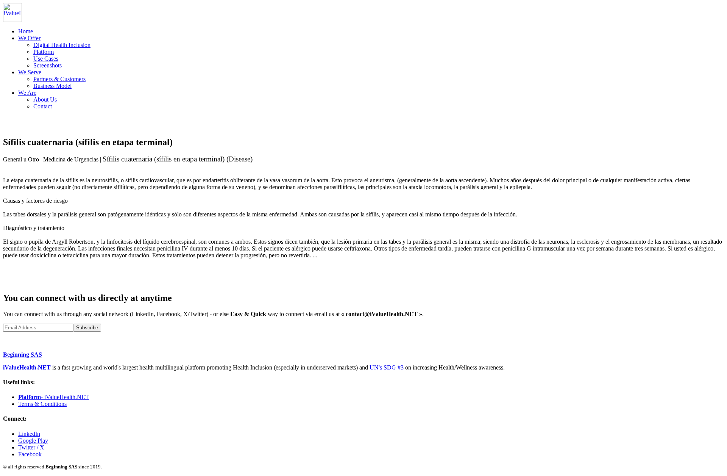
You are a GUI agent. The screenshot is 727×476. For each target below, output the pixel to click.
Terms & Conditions (42, 404)
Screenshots (47, 65)
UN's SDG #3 (387, 367)
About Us (45, 99)
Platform (43, 52)
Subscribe (87, 327)
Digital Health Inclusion (61, 45)
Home (25, 31)
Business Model (52, 86)
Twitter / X (31, 447)
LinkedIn (29, 434)
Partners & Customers (59, 79)
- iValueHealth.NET (53, 397)
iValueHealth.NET (27, 367)
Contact (42, 106)
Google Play (33, 440)
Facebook (30, 454)
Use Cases (45, 58)
